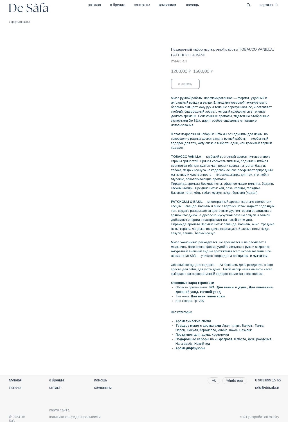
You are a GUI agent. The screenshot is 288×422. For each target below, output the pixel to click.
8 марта (240, 339)
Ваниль (247, 325)
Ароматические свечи (193, 321)
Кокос (233, 330)
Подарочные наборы (192, 339)
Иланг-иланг (231, 325)
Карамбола (208, 330)
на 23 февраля (221, 339)
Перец (180, 330)
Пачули (192, 330)
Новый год (202, 343)
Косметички (220, 334)
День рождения (259, 339)
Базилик (245, 330)
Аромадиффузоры (190, 348)
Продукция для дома (193, 334)
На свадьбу (184, 343)
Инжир (222, 330)
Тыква (258, 325)
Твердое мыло (187, 325)
